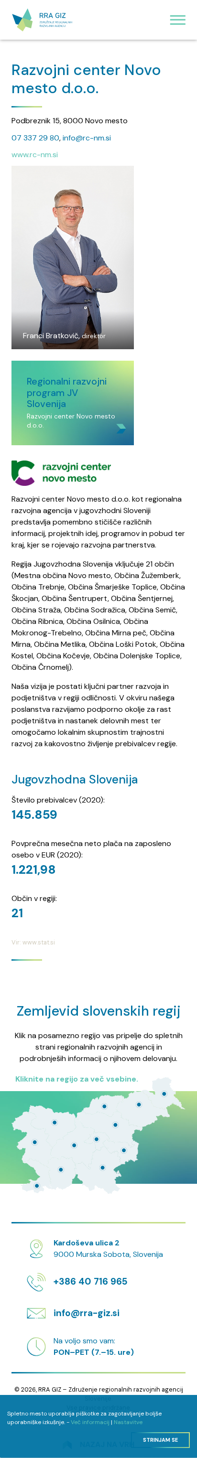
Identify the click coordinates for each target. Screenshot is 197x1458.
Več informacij (90, 1422)
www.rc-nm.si (34, 155)
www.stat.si (38, 942)
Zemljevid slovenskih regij (99, 1011)
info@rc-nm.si (87, 138)
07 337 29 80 (35, 138)
